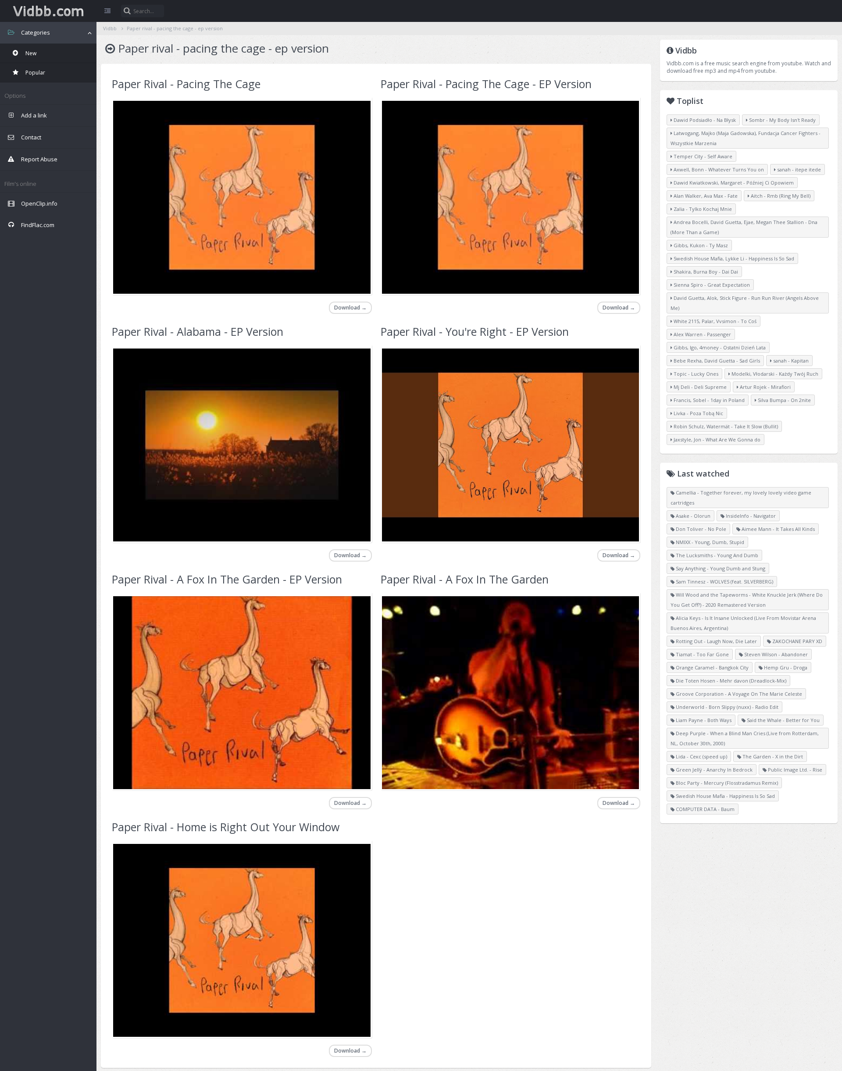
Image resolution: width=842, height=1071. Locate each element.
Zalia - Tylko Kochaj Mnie (702, 209)
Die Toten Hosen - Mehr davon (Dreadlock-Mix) (730, 680)
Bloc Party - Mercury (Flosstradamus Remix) (726, 782)
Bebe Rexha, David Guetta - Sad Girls (716, 360)
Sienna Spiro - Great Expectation (711, 284)
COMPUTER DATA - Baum (704, 809)
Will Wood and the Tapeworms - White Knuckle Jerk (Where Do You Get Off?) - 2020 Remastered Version (747, 599)
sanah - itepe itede (798, 169)
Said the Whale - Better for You (783, 720)
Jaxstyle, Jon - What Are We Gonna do (716, 439)
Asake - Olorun (692, 515)
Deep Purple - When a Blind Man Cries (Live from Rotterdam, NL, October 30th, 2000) (745, 738)
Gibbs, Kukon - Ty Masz (700, 245)
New (30, 53)
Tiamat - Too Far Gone (701, 654)
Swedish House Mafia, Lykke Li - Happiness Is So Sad (733, 258)
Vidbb (48, 11)
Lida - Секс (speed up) (700, 756)
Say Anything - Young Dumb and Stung (719, 568)
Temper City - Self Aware (702, 156)
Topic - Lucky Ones (695, 373)
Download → (350, 307)
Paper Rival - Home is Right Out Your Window (225, 826)
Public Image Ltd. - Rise (794, 769)
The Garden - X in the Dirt (772, 756)
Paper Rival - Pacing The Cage (186, 83)
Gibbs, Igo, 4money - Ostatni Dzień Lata (719, 347)
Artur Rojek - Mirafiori (765, 387)
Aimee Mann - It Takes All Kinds (777, 529)
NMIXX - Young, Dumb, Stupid (709, 542)
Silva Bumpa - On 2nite (783, 400)
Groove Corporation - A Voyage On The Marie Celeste (738, 693)
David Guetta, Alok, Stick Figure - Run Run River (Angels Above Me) (745, 303)
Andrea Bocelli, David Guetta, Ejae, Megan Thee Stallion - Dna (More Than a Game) (744, 227)
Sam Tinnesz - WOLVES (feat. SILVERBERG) (723, 581)
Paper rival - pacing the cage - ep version (175, 28)
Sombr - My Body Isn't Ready (782, 120)
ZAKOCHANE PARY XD (796, 641)
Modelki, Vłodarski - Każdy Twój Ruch (774, 373)
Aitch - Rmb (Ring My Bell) (779, 195)
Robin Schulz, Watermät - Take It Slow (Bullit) (725, 426)
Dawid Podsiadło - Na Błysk (704, 120)
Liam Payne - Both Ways (702, 720)
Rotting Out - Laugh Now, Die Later (715, 641)
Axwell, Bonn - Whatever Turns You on (718, 169)
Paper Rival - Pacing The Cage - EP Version (486, 83)
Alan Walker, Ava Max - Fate (705, 195)
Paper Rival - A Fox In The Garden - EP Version (227, 579)
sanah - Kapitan (790, 360)
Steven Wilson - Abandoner (775, 654)
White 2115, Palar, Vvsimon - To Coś (714, 321)
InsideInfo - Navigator (750, 515)
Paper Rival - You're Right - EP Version (475, 331)
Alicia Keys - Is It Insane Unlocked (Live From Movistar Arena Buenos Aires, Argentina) (743, 623)
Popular (34, 72)
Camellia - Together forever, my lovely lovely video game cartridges (741, 497)
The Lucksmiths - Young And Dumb (716, 555)
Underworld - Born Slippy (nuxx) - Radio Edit (726, 707)
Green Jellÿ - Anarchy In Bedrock (713, 769)
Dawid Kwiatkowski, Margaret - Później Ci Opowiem (733, 182)
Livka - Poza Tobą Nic (697, 413)
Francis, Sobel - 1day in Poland (708, 400)
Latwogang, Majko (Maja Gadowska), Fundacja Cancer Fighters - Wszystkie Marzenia (746, 138)
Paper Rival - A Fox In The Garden (465, 579)
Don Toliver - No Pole (700, 529)
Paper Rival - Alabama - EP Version (197, 331)
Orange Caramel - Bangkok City (711, 667)
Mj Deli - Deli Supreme (699, 387)
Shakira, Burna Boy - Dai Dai (705, 271)
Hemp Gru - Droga (785, 667)
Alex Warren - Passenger (701, 334)
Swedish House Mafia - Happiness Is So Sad (724, 796)
